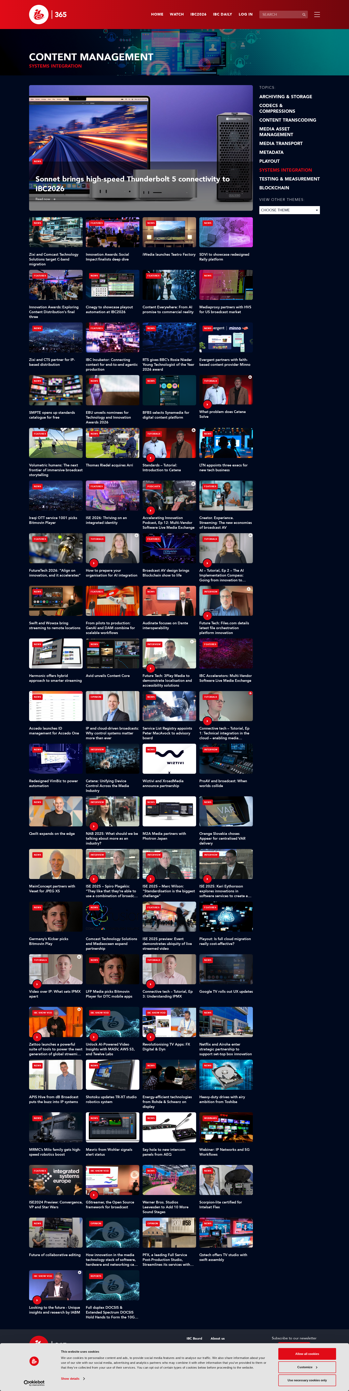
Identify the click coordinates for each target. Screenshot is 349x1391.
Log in (246, 15)
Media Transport (281, 144)
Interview (211, 591)
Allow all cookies (307, 1354)
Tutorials (210, 381)
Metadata (271, 152)
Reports (96, 1276)
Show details (70, 1378)
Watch (177, 15)
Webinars (210, 1118)
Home (157, 15)
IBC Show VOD (43, 1012)
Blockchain (274, 188)
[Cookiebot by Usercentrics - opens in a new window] (34, 1383)
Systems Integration (285, 170)
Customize (304, 1367)
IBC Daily (222, 15)
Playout (269, 161)
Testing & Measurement (289, 179)
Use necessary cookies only (307, 1380)
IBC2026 (198, 15)
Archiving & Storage (285, 97)
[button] (316, 14)
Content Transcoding (287, 120)
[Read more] (141, 148)
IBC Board (194, 1338)
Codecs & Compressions (277, 108)
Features (97, 223)
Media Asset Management (276, 132)
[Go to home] (47, 14)
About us (218, 1338)
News (37, 161)
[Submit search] (304, 14)
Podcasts (153, 486)
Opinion (96, 697)
